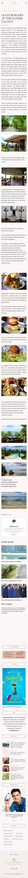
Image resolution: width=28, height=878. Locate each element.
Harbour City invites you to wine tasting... (11, 561)
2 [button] (13, 820)
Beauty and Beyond (8, 830)
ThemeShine (18, 874)
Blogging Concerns (8, 833)
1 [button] (12, 820)
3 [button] (14, 820)
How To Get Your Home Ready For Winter (11, 581)
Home (11, 854)
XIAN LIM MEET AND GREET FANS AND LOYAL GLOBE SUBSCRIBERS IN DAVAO (14, 816)
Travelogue (8, 514)
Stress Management (15, 773)
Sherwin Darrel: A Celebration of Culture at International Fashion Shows (17, 769)
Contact (16, 854)
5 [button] (16, 820)
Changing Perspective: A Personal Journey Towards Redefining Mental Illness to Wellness (17, 777)
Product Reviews (19, 836)
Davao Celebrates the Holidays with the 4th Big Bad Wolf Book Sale (17, 761)
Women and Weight (8, 844)
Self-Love (13, 750)
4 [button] (15, 820)
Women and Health (8, 841)
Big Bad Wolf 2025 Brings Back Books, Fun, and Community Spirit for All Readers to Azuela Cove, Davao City (18, 745)
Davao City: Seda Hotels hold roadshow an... (11, 600)
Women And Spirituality (17, 839)
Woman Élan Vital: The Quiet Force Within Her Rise (17, 753)
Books (12, 741)
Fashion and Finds (8, 836)
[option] (14, 804)
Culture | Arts (14, 765)
